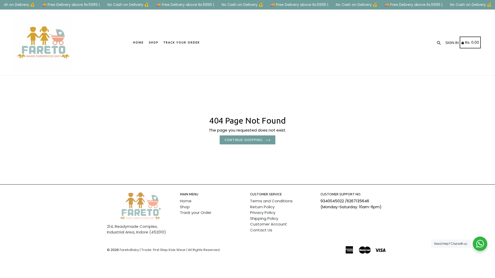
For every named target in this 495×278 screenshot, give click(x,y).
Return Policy (262, 207)
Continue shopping (244, 140)
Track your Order (181, 42)
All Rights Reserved (204, 249)
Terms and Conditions (271, 201)
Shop (153, 42)
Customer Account (268, 224)
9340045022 (332, 201)
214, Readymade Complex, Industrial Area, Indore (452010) (136, 229)
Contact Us (261, 230)
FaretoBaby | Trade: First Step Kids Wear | (153, 249)
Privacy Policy (262, 212)
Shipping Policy (264, 218)
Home (138, 42)
